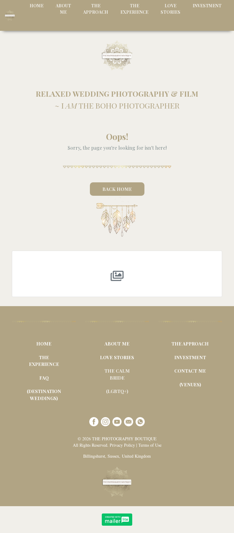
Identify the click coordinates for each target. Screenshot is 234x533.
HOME (43, 344)
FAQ (44, 378)
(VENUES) (190, 384)
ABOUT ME (117, 344)
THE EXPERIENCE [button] (134, 9)
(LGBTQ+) (117, 391)
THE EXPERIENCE (44, 360)
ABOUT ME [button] (63, 9)
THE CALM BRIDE (117, 374)
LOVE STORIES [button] (170, 9)
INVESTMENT (190, 357)
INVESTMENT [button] (207, 6)
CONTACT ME (190, 371)
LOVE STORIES (117, 357)
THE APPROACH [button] (95, 9)
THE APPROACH (190, 344)
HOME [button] (37, 6)
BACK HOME (117, 189)
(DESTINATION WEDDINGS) (44, 394)
